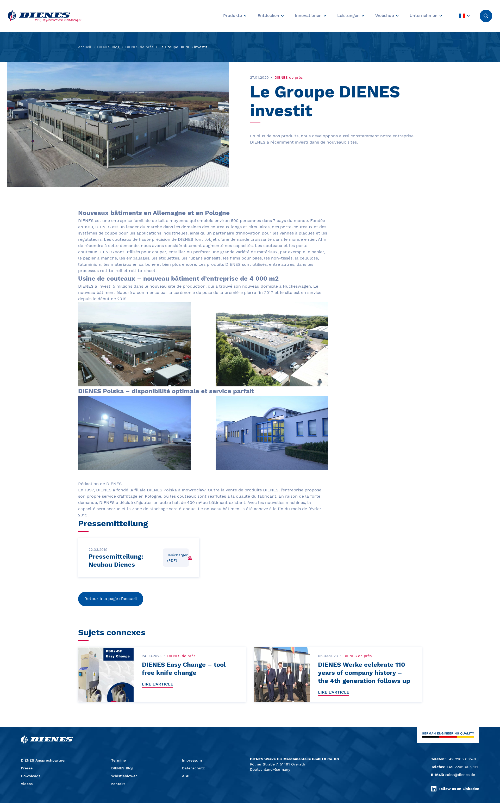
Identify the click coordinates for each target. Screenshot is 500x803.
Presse (27, 768)
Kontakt (118, 784)
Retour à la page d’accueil (110, 598)
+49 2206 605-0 (461, 759)
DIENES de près (139, 47)
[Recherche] (486, 16)
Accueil (84, 47)
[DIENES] (45, 16)
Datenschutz (193, 768)
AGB (185, 776)
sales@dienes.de (460, 775)
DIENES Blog (108, 47)
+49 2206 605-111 (462, 767)
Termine (118, 760)
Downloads (30, 776)
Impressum (192, 760)
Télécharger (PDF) (177, 558)
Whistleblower (124, 776)
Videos (27, 784)
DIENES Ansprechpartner (43, 760)
